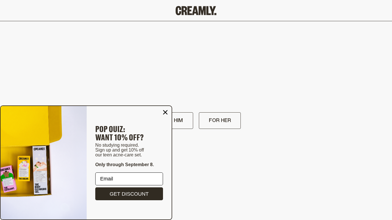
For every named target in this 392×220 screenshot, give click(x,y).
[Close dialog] (165, 112)
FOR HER (220, 120)
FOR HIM (172, 120)
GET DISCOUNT (129, 194)
